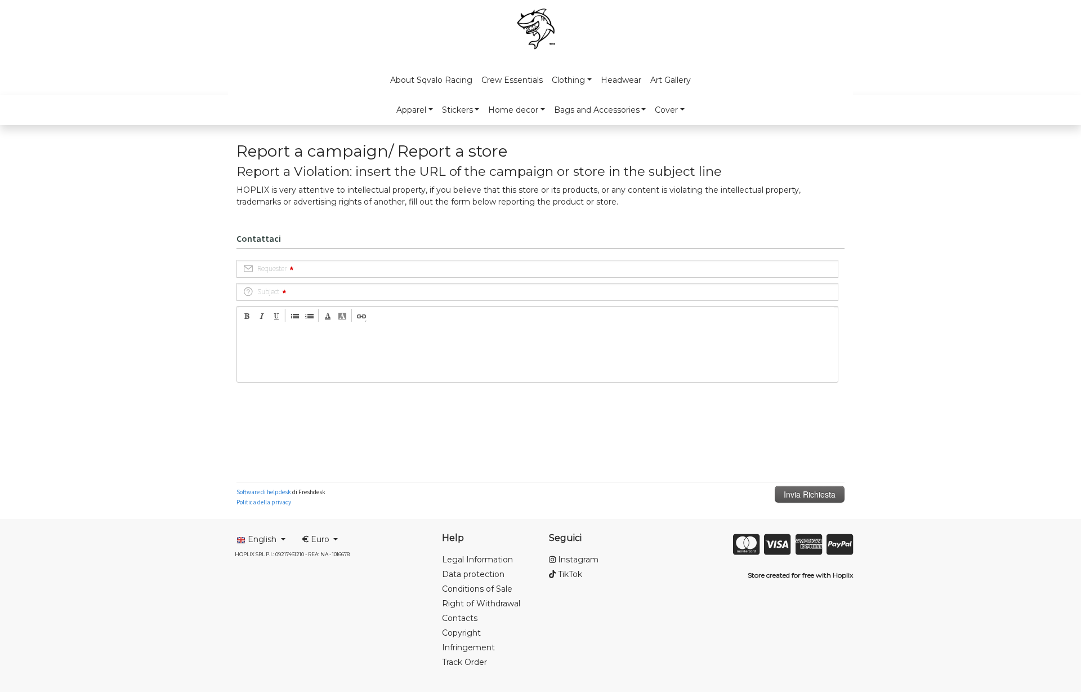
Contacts (459, 618)
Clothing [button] (568, 80)
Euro (317, 539)
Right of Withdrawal (481, 603)
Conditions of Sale (477, 589)
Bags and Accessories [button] (597, 110)
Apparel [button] (411, 110)
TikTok (569, 574)
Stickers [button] (457, 110)
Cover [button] (666, 110)
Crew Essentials (512, 80)
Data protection (473, 574)
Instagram (577, 560)
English (262, 539)
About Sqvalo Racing (431, 80)
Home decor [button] (513, 110)
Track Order (464, 662)
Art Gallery (670, 80)
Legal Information (477, 560)
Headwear (621, 80)
